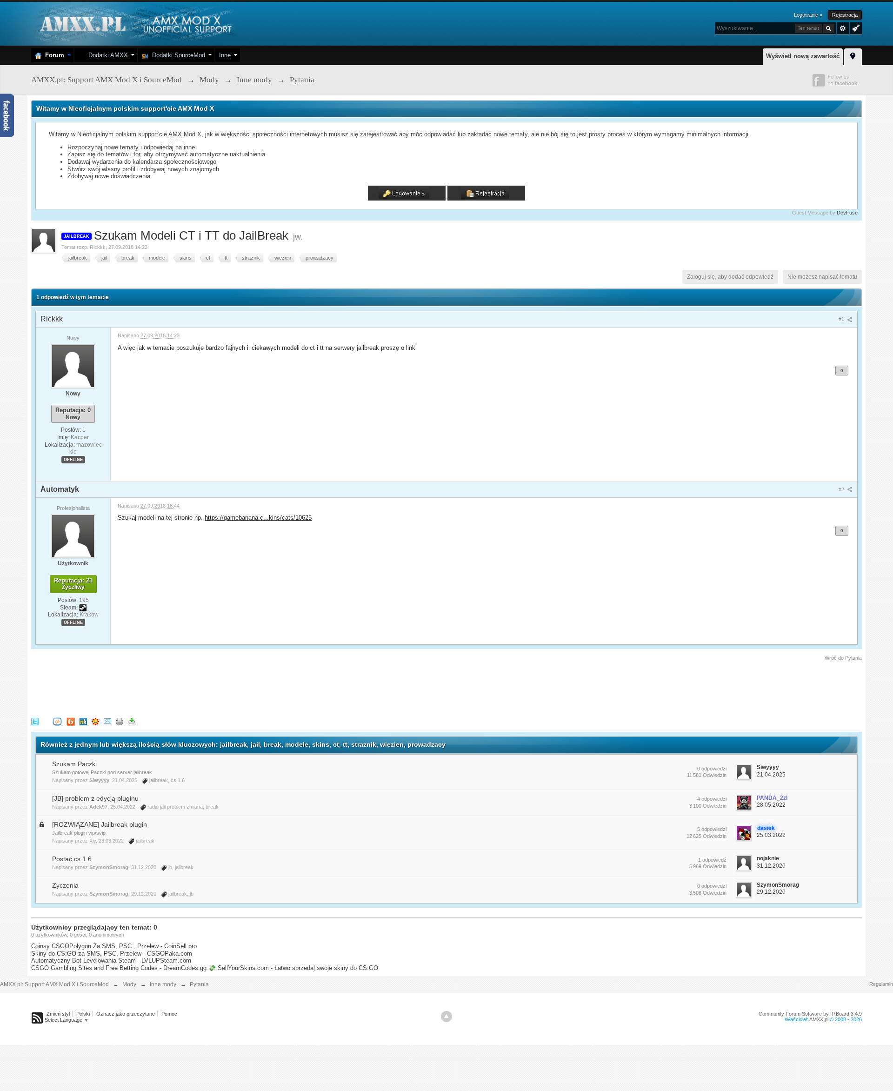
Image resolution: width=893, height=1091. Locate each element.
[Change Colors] (855, 27)
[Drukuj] (119, 721)
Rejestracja (845, 15)
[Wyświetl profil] (73, 365)
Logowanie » (808, 15)
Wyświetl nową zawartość (803, 56)
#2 (842, 489)
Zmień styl (58, 1014)
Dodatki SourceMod (176, 55)
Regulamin (881, 984)
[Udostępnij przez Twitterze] (35, 721)
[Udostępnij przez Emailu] (107, 721)
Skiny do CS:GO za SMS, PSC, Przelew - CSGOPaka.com (111, 953)
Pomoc (169, 1014)
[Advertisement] (200, 688)
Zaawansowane (843, 28)
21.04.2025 (771, 774)
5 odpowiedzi (711, 829)
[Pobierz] (131, 721)
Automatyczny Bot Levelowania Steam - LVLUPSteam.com (111, 960)
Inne (225, 55)
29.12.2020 (771, 892)
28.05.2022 (771, 805)
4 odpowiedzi (711, 799)
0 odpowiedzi (711, 768)
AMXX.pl (818, 1019)
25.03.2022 (771, 835)
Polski (83, 1014)
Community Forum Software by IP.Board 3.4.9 (810, 1014)
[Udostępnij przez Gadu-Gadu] (95, 721)
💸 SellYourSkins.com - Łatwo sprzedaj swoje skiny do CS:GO (293, 967)
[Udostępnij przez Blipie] (71, 721)
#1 (842, 319)
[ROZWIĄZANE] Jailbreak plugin (99, 824)
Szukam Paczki (74, 764)
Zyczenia (65, 885)
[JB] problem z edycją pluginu (95, 798)
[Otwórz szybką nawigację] (853, 55)
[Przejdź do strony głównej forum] (134, 23)
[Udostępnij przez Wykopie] (57, 721)
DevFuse (847, 212)
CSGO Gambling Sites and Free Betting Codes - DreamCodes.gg (119, 967)
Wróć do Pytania (843, 658)
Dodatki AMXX (106, 55)
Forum (52, 55)
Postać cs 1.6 (72, 859)
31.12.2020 (771, 866)
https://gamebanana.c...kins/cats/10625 (258, 517)
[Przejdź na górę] (446, 1016)
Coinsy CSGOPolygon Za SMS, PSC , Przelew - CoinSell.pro (114, 946)
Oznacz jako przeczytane (125, 1014)
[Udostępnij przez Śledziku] (83, 721)
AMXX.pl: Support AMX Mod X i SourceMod (54, 984)
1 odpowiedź (712, 860)
